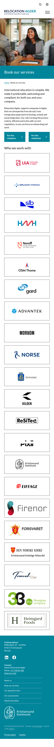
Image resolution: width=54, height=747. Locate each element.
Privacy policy (10, 735)
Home (6, 83)
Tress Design (37, 726)
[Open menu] (47, 12)
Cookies (22, 735)
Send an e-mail (10, 673)
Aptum (11, 729)
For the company (11, 137)
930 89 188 (19, 670)
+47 (12, 670)
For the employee (36, 137)
